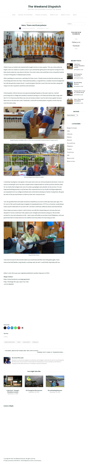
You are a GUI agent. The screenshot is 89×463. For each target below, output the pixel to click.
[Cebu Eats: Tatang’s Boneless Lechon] (13, 381)
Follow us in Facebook (76, 33)
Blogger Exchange (72, 128)
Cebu (19, 342)
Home (13, 15)
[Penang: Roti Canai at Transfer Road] (70, 93)
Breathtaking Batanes (55, 390)
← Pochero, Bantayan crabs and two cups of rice (21, 350)
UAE (68, 155)
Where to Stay (65, 15)
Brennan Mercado (28, 28)
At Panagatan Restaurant (34, 390)
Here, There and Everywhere (27, 80)
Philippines (39, 22)
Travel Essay (70, 152)
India (68, 131)
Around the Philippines (25, 15)
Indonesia (69, 134)
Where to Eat (54, 15)
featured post (26, 342)
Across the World (41, 15)
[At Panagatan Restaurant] (34, 381)
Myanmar (69, 140)
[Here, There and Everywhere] (70, 101)
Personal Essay (30, 22)
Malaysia (69, 137)
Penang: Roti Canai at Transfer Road (79, 91)
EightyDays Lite (28, 460)
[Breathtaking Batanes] (55, 381)
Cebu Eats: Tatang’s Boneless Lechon (13, 391)
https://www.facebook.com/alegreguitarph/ (17, 279)
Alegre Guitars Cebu (9, 342)
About (75, 15)
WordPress (17, 460)
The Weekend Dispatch (44, 6)
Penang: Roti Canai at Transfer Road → (50, 352)
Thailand (69, 149)
